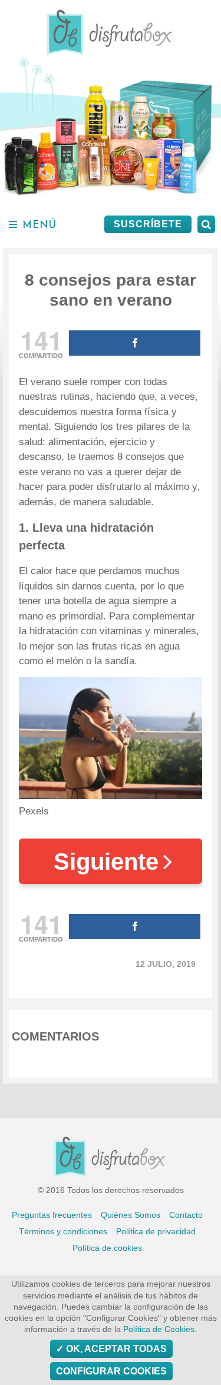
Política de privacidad (156, 1231)
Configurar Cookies (111, 1371)
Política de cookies (107, 1248)
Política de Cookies (158, 1329)
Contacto (186, 1215)
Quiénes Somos (130, 1215)
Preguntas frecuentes (52, 1215)
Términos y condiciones (63, 1231)
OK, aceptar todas (115, 1349)
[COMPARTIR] (134, 343)
